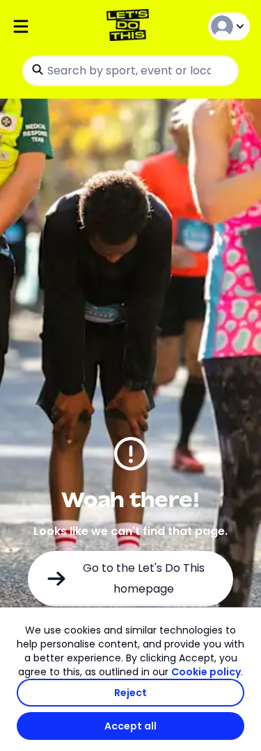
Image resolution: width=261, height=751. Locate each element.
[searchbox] (130, 71)
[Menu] (50, 26)
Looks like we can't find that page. (130, 531)
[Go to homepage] (130, 26)
